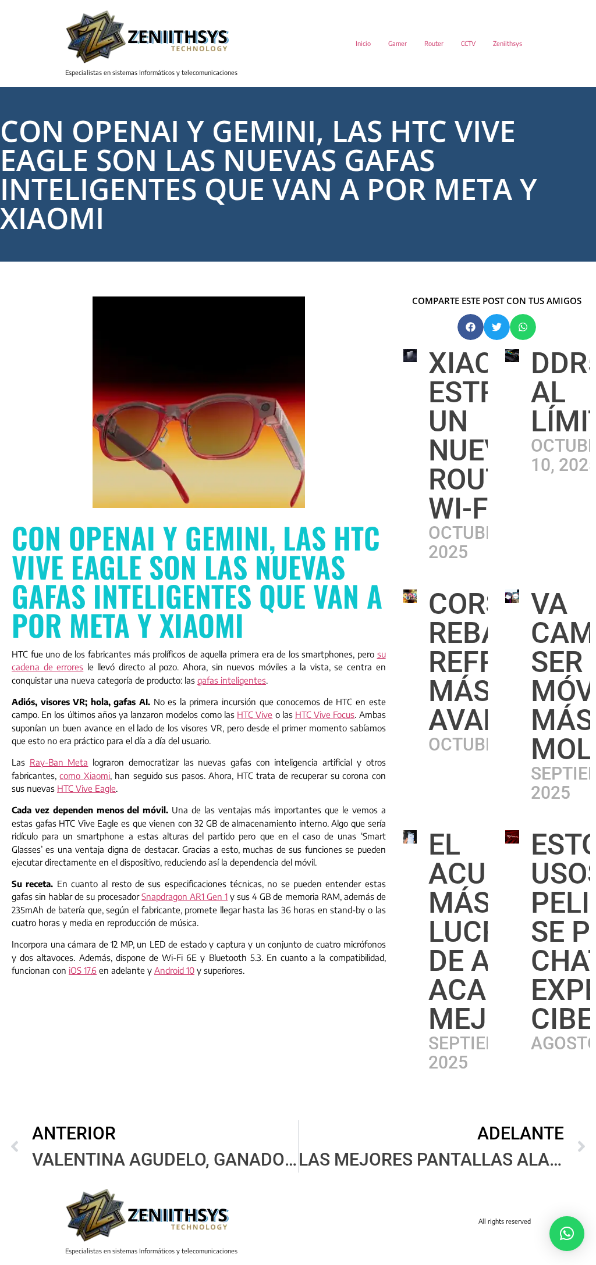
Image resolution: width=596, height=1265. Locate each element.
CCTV (468, 43)
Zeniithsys (507, 43)
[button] (470, 327)
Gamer (397, 43)
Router (434, 43)
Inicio (363, 43)
